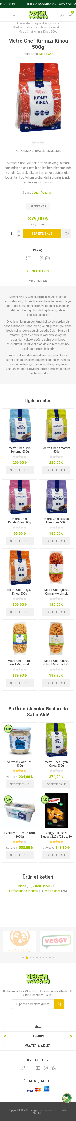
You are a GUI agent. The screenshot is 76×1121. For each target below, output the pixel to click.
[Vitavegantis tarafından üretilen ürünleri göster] (56, 941)
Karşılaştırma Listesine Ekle (41, 151)
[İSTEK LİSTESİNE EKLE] (66, 233)
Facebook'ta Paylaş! (35, 258)
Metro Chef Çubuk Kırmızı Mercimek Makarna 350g (56, 593)
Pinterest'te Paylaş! (41, 258)
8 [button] (46, 957)
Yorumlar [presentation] (38, 281)
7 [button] (43, 957)
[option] (19, 941)
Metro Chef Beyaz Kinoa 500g (19, 591)
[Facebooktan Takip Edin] (30, 1068)
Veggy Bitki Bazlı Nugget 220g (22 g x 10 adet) (56, 836)
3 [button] (30, 957)
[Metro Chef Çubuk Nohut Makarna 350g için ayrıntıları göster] (56, 638)
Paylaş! (38, 250)
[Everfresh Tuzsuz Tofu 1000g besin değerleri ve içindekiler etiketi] (19, 810)
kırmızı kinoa (42, 886)
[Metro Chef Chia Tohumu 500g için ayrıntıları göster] (19, 426)
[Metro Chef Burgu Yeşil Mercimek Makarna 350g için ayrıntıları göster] (19, 638)
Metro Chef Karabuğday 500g (19, 520)
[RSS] (53, 1068)
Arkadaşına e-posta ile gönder (47, 258)
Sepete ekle (42, 233)
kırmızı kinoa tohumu (23, 891)
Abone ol (59, 1004)
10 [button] (53, 957)
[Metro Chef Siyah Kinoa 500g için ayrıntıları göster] (56, 740)
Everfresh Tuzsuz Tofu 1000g (19, 834)
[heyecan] (22, 1068)
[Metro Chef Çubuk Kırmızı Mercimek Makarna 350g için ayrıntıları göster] (56, 567)
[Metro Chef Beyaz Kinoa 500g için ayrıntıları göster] (19, 567)
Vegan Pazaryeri (42, 192)
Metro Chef (47, 54)
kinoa (22, 886)
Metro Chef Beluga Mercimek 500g (56, 520)
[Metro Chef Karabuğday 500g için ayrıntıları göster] (19, 497)
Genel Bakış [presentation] (38, 271)
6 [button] (40, 957)
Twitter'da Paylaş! (28, 258)
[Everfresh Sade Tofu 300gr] (19, 740)
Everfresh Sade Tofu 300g (19, 763)
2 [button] (26, 957)
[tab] (38, 271)
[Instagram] (46, 1068)
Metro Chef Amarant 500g (56, 449)
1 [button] (23, 957)
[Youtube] (38, 1068)
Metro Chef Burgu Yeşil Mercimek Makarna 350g (19, 664)
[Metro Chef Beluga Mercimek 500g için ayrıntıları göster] (56, 497)
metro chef (52, 891)
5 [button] (37, 957)
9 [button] (50, 957)
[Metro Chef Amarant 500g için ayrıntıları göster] (56, 426)
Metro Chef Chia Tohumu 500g (20, 449)
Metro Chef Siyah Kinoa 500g (56, 763)
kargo (35, 224)
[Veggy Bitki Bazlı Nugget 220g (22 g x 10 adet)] (56, 810)
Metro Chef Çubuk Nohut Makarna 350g (56, 662)
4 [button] (33, 957)
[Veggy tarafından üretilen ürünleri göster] (19, 941)
